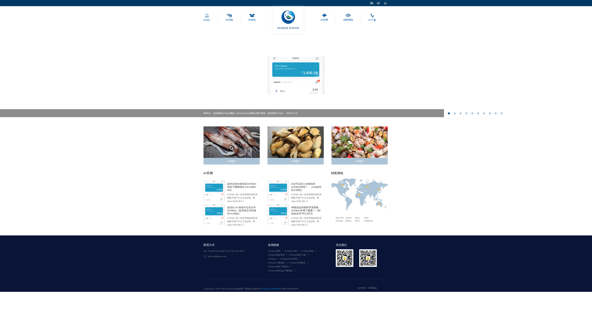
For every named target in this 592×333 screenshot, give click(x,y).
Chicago (339, 221)
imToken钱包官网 (276, 255)
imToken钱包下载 (297, 255)
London (348, 218)
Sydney (348, 221)
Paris (366, 218)
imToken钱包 (307, 251)
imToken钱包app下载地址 (280, 270)
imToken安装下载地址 (278, 266)
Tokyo (357, 218)
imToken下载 (291, 251)
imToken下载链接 (276, 262)
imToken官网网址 (297, 262)
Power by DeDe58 (271, 289)
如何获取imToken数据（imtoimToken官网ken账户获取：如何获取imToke (248, 113)
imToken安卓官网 (288, 259)
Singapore (368, 221)
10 (502, 114)
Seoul (357, 221)
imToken (272, 259)
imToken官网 (274, 251)
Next (530, 75)
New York (340, 218)
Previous (61, 75)
